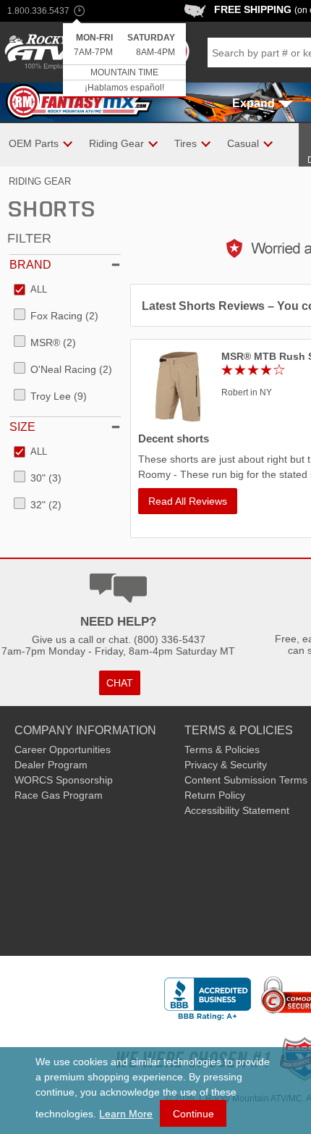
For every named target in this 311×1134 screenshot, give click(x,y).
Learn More (126, 1114)
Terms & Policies (222, 749)
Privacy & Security (225, 764)
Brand (30, 265)
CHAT (119, 683)
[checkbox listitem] (30, 290)
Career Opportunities (62, 749)
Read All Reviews (187, 501)
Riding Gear (40, 181)
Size (22, 427)
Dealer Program (51, 764)
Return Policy (214, 795)
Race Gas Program (58, 795)
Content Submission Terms (245, 780)
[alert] (124, 60)
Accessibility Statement (236, 810)
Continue (193, 1114)
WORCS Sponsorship (63, 780)
